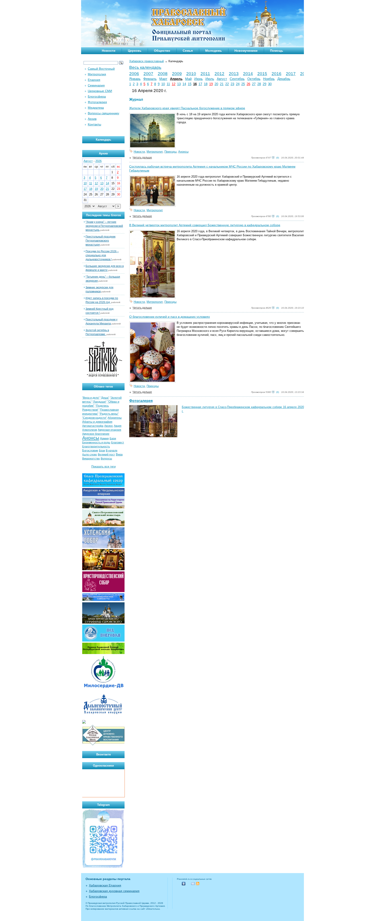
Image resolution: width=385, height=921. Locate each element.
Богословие (90, 450)
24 (238, 84)
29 (264, 84)
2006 (134, 73)
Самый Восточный (101, 68)
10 (163, 84)
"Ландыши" (99, 401)
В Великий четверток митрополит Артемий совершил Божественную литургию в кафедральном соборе (204, 225)
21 (221, 84)
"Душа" (104, 397)
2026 (98, 161)
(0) (277, 157)
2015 (262, 73)
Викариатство (91, 458)
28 (259, 84)
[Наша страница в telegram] (103, 867)
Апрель (176, 79)
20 (216, 84)
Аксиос (108, 425)
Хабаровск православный (146, 61)
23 (232, 84)
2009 (177, 73)
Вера (119, 454)
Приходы (170, 151)
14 (184, 84)
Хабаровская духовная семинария (114, 891)
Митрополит (155, 151)
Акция (117, 425)
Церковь (134, 50)
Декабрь (283, 79)
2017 (291, 73)
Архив (92, 119)
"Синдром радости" (94, 417)
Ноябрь (269, 79)
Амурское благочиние (95, 433)
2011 (205, 73)
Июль (209, 79)
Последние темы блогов (103, 215)
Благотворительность (96, 446)
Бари (113, 438)
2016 (276, 73)
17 (200, 84)
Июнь (198, 79)
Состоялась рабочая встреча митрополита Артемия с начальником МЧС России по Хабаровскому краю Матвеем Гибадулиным (212, 168)
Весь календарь (145, 67)
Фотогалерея (141, 401)
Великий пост (106, 454)
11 (168, 84)
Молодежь (213, 50)
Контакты (94, 124)
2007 (148, 73)
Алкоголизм (89, 429)
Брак (102, 450)
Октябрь (253, 79)
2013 (234, 73)
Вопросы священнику (103, 113)
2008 (163, 73)
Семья (188, 50)
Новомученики (246, 50)
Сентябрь (237, 79)
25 (243, 84)
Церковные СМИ (100, 91)
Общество (162, 50)
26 (248, 84)
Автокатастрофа (92, 425)
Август (222, 79)
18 (205, 84)
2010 (191, 73)
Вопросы (106, 458)
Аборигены (115, 417)
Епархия (94, 80)
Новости (108, 50)
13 (179, 84)
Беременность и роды (96, 442)
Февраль (150, 79)
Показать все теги (103, 466)
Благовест (117, 442)
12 (173, 84)
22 (227, 84)
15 (189, 84)
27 (254, 84)
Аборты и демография (97, 421)
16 (195, 84)
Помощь (276, 50)
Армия (104, 438)
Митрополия (97, 74)
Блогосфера (97, 96)
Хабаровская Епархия (105, 885)
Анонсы (183, 151)
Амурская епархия (109, 429)
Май (188, 79)
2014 (248, 73)
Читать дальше (142, 157)
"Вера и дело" (91, 397)
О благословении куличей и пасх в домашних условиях (169, 316)
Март (163, 79)
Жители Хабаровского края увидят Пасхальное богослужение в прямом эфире (187, 108)
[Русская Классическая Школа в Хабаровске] (103, 745)
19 (211, 84)
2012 (219, 73)
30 (270, 84)
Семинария (96, 85)
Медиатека (96, 107)
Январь (135, 79)
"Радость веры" (109, 413)
